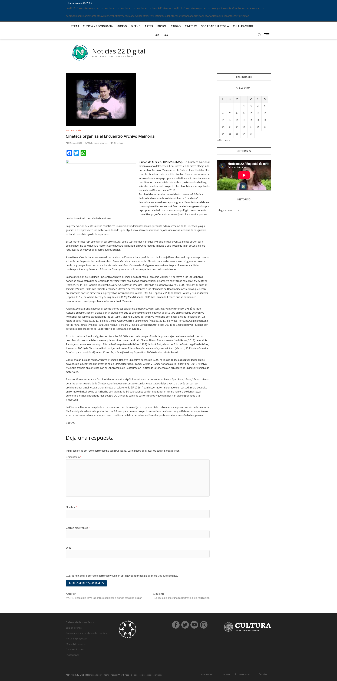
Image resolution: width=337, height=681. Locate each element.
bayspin (103, 15)
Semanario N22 (245, 674)
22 (237, 127)
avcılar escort (113, 8)
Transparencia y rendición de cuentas (86, 633)
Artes (149, 26)
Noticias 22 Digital (118, 51)
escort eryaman (240, 15)
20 (222, 127)
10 (250, 113)
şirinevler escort (239, 8)
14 (230, 120)
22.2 (166, 34)
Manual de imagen (75, 643)
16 (243, 120)
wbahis (211, 15)
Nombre (71, 507)
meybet (121, 15)
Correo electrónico (78, 527)
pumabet (131, 15)
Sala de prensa (74, 627)
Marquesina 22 (207, 674)
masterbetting (153, 15)
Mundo (122, 26)
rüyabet (112, 15)
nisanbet (202, 15)
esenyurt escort (95, 8)
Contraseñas (227, 674)
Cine (116, 143)
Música (162, 26)
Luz (121, 143)
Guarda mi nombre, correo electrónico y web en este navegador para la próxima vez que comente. (122, 575)
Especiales (264, 674)
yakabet (140, 15)
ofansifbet (179, 15)
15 (237, 120)
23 (243, 127)
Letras (74, 26)
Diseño (136, 26)
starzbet (94, 15)
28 (230, 134)
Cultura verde (243, 26)
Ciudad (176, 26)
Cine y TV (191, 26)
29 (237, 134)
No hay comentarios (98, 143)
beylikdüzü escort (76, 8)
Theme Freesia (110, 674)
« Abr (220, 140)
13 (222, 120)
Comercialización (75, 649)
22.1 (157, 34)
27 (222, 134)
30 (243, 134)
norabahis (191, 15)
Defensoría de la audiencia (80, 622)
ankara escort (223, 15)
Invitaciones (72, 654)
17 (250, 120)
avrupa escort (257, 8)
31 (250, 134)
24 (250, 127)
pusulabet (167, 15)
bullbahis (84, 15)
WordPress (123, 674)
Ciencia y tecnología (98, 26)
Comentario (73, 456)
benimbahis (72, 15)
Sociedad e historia (215, 26)
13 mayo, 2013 (75, 143)
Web (68, 547)
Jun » (227, 140)
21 (230, 127)
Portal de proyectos (77, 638)
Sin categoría (73, 130)
